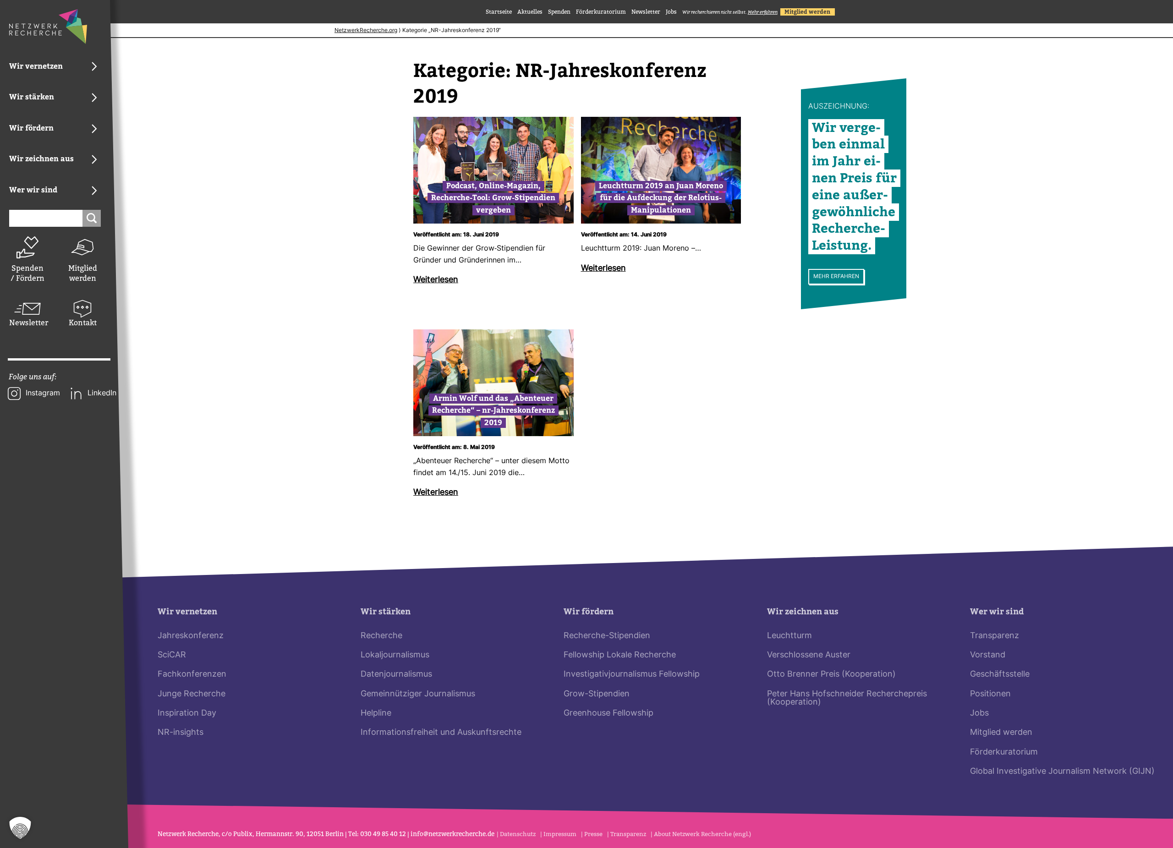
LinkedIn (102, 393)
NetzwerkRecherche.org (365, 30)
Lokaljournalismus (395, 655)
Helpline (376, 713)
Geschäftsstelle (1000, 674)
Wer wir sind (997, 612)
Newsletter (27, 323)
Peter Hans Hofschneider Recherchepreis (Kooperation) (847, 698)
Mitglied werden (82, 273)
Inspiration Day (187, 713)
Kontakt (83, 323)
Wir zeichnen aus (803, 612)
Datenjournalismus (396, 674)
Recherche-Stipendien (607, 636)
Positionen (990, 694)
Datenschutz (518, 834)
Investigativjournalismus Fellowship (632, 674)
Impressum (559, 834)
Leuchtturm (789, 636)
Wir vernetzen (187, 612)
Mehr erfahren (836, 276)
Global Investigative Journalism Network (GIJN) (1062, 771)
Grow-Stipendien (597, 694)
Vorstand (987, 655)
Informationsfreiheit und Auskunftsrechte (441, 732)
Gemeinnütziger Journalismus (418, 694)
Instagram (43, 393)
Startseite (499, 12)
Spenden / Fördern (27, 273)
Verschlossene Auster (808, 655)
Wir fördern (589, 612)
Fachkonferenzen (192, 674)
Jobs (671, 12)
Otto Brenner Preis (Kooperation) (831, 674)
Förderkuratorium (601, 12)
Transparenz (994, 636)
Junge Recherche (191, 694)
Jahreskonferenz (191, 636)
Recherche (381, 636)
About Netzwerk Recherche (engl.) (702, 834)
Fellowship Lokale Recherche (620, 655)
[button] (20, 828)
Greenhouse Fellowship (608, 713)
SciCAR (172, 655)
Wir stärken (386, 612)
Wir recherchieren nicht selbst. (730, 12)
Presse (593, 834)
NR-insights (180, 732)
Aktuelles (530, 12)
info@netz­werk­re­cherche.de (452, 834)
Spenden (559, 12)
